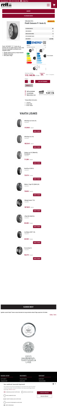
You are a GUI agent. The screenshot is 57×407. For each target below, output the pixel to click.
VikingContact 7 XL (29, 200)
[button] (19, 405)
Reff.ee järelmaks (31, 91)
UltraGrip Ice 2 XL (29, 136)
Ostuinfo (3, 379)
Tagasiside (42, 381)
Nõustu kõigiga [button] (44, 392)
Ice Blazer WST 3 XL (29, 232)
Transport (4, 381)
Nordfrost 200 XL (29, 168)
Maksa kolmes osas (31, 95)
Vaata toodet (37, 131)
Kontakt (41, 379)
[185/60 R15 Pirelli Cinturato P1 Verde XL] (13, 31)
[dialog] (28, 394)
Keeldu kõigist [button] (44, 396)
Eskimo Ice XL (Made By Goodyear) (30, 153)
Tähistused (23, 379)
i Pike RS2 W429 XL (29, 216)
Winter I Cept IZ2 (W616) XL (31, 184)
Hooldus (22, 381)
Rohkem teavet (12, 389)
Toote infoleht (50, 55)
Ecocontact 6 (28, 248)
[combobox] (53, 384)
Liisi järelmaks (30, 93)
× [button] (55, 383)
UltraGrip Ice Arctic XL (30, 121)
